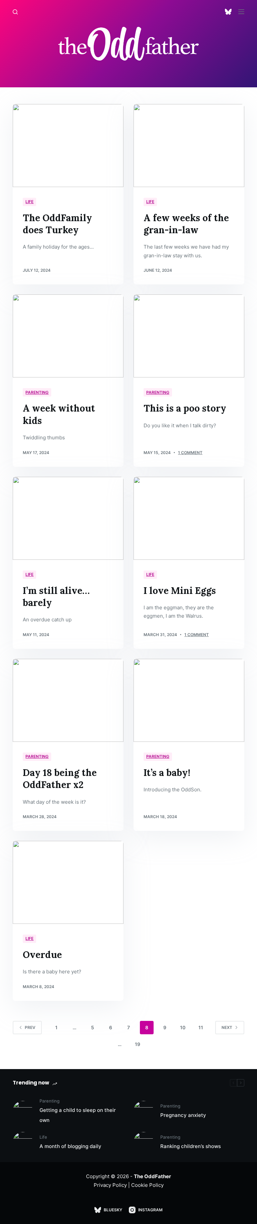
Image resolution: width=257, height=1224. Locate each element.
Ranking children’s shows (190, 1146)
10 (182, 1027)
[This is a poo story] (189, 335)
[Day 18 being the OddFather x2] (68, 700)
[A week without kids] (68, 335)
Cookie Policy (147, 1185)
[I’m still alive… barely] (68, 518)
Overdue (42, 955)
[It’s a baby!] (189, 700)
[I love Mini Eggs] (189, 518)
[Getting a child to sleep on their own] (23, 1111)
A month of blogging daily (70, 1146)
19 (137, 1044)
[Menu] (241, 12)
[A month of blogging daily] (23, 1142)
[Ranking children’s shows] (144, 1142)
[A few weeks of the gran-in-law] (189, 145)
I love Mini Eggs (180, 591)
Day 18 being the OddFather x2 (60, 779)
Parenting (37, 392)
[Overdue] (68, 882)
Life (29, 201)
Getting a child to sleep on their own (77, 1115)
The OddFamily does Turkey (57, 224)
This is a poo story (185, 408)
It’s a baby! (167, 773)
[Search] (15, 11)
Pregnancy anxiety (183, 1115)
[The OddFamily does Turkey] (68, 145)
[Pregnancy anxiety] (144, 1111)
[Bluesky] (228, 11)
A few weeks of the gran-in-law (186, 224)
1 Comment (190, 452)
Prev (30, 1027)
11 (200, 1027)
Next (227, 1027)
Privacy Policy (110, 1185)
